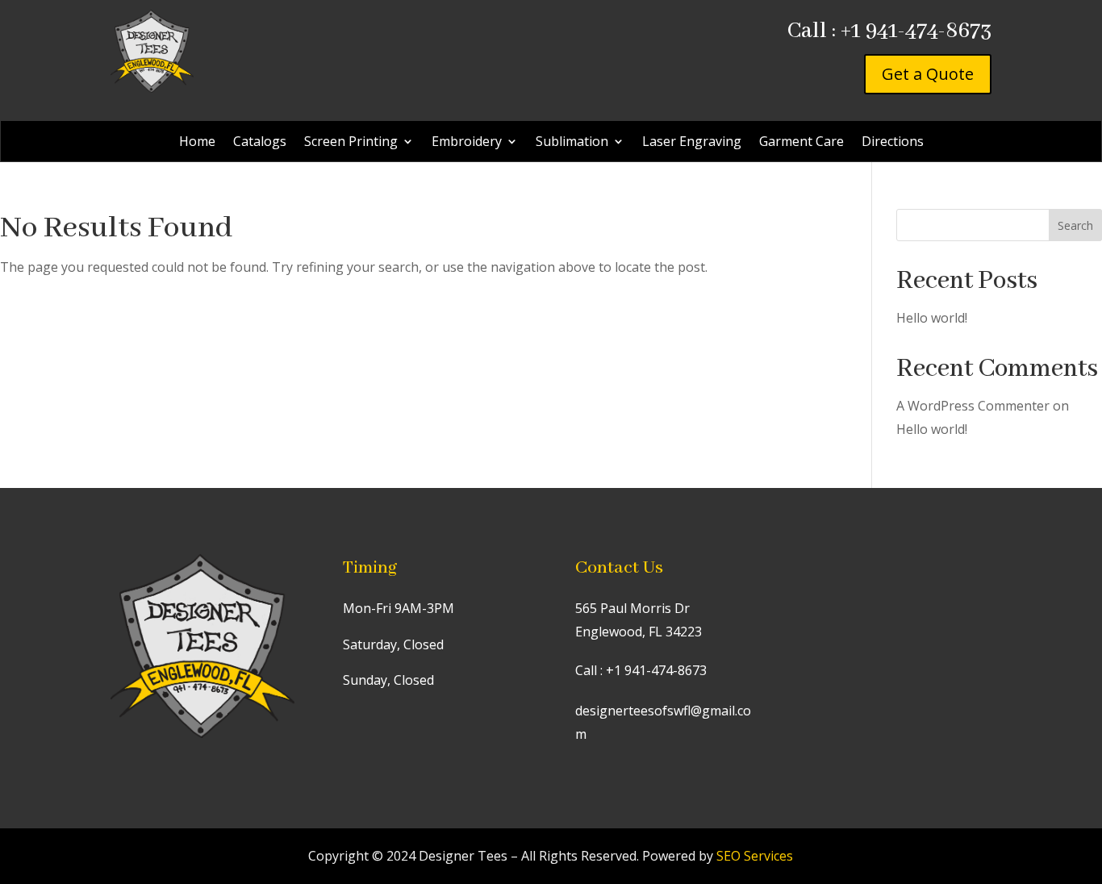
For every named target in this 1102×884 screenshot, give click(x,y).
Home (197, 143)
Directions (893, 143)
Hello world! (931, 318)
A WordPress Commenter (973, 406)
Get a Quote (928, 74)
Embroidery (467, 143)
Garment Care (801, 143)
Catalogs (259, 143)
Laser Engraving (691, 143)
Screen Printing (351, 143)
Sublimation (572, 143)
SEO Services (754, 856)
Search (1075, 225)
